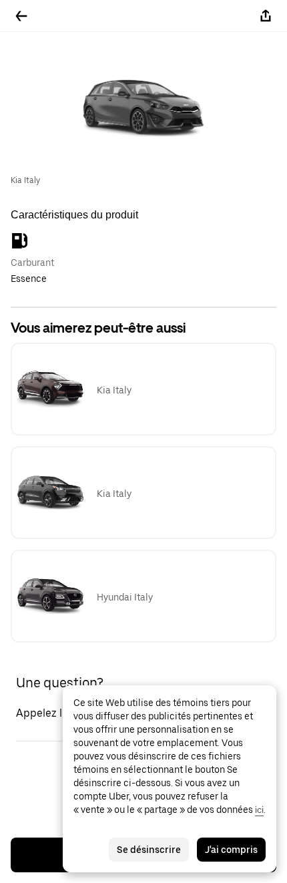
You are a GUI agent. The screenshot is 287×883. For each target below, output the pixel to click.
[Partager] (266, 16)
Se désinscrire (149, 849)
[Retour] (21, 16)
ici (259, 809)
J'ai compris (231, 849)
